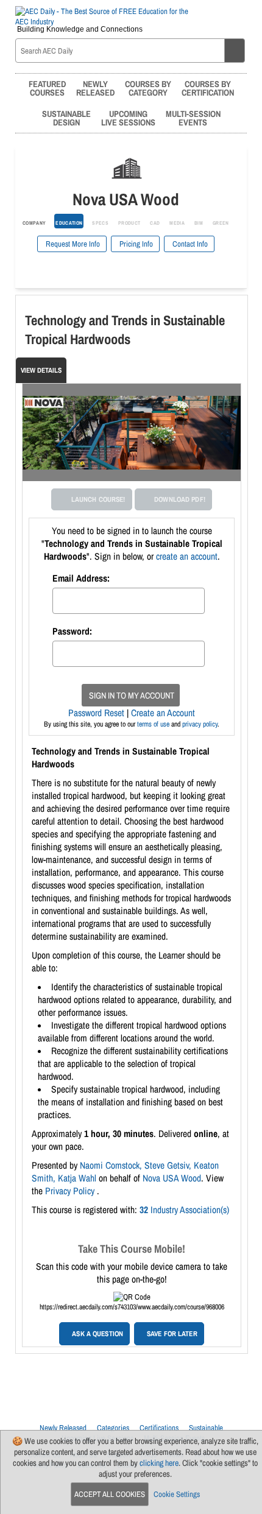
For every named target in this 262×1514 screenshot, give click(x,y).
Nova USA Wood (172, 1178)
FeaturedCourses (47, 88)
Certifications (159, 1428)
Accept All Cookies (109, 1494)
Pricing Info (135, 244)
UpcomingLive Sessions (128, 118)
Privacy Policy (71, 1191)
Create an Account (163, 712)
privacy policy (200, 724)
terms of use (153, 724)
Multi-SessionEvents (193, 118)
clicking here (159, 1462)
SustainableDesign (66, 118)
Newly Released (63, 1428)
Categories (113, 1428)
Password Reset (96, 712)
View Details (41, 370)
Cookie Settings (177, 1494)
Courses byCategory (148, 88)
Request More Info (72, 244)
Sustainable (206, 1428)
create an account (187, 556)
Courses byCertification (208, 88)
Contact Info (189, 244)
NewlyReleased (95, 88)
